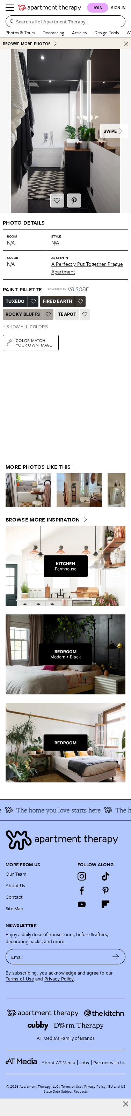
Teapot (67, 314)
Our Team (16, 873)
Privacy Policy (59, 979)
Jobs (84, 1062)
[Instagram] (82, 876)
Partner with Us (109, 1062)
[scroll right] (119, 490)
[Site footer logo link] (65, 840)
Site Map (14, 908)
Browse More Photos (26, 43)
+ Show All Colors (25, 326)
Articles (79, 32)
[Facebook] (82, 890)
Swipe (110, 131)
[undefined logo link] (49, 8)
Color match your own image (34, 342)
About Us (15, 885)
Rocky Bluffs (23, 314)
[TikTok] (105, 876)
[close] (125, 1104)
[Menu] (10, 7)
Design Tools (106, 32)
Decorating (53, 32)
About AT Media (58, 1062)
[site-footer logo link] (21, 1062)
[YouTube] (82, 904)
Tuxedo (15, 301)
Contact (14, 896)
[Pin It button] (74, 200)
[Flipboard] (105, 904)
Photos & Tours (20, 32)
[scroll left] (11, 490)
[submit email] (115, 956)
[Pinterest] (105, 890)
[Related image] (28, 490)
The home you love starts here (55, 810)
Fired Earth (57, 301)
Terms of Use (20, 979)
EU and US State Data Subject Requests (84, 1089)
